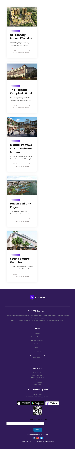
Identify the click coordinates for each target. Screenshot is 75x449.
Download (36, 357)
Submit (38, 430)
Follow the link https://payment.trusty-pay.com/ (37, 396)
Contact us (37, 351)
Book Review (37, 382)
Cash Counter (37, 373)
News (37, 347)
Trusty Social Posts (37, 378)
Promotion (37, 385)
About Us (37, 344)
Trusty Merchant (37, 375)
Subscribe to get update (38, 419)
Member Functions (37, 337)
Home (37, 333)
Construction (15, 31)
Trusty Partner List (37, 340)
